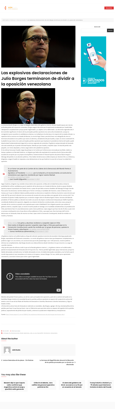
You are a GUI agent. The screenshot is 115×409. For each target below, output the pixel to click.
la (33, 333)
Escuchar (109, 8)
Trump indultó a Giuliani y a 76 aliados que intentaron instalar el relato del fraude (100, 385)
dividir (21, 333)
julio (31, 333)
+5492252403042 (7, 2)
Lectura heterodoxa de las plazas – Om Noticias (18, 360)
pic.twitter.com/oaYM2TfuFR (39, 229)
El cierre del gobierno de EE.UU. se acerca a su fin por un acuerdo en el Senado (72, 385)
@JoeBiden (29, 173)
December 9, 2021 (33, 179)
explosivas (26, 333)
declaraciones (15, 333)
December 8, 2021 (42, 231)
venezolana (54, 333)
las (36, 333)
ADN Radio (16, 350)
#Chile (15, 223)
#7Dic (10, 223)
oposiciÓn (40, 333)
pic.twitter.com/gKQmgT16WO (19, 177)
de (10, 333)
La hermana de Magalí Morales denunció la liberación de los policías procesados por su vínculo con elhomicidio (57, 362)
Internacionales (16, 331)
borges (7, 333)
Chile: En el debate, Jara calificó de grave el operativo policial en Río (43, 385)
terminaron (47, 333)
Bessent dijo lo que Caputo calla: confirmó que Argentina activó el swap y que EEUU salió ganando (14, 386)
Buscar (97, 27)
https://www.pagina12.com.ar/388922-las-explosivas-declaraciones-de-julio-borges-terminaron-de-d (35, 314)
